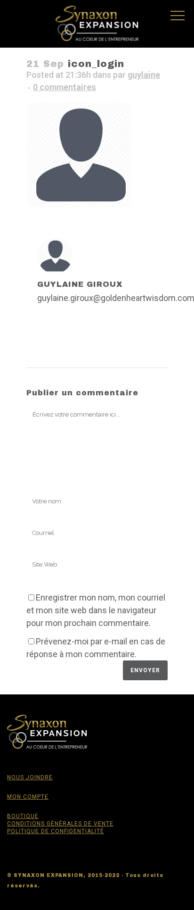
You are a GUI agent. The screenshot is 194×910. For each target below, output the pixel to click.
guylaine (144, 75)
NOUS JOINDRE (30, 777)
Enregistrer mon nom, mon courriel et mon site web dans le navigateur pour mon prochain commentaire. (95, 610)
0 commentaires (64, 87)
